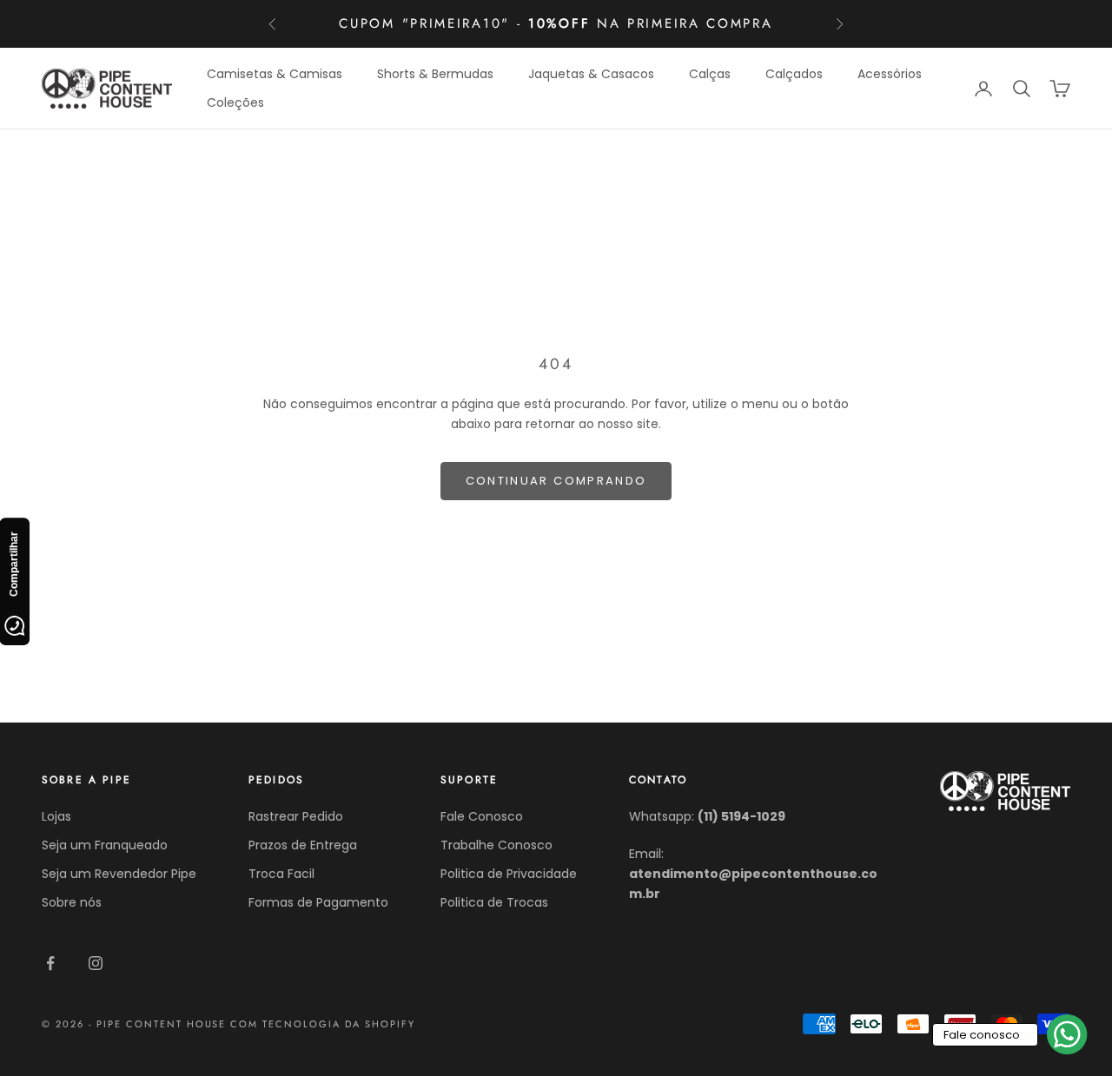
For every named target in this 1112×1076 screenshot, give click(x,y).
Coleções (235, 102)
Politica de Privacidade (508, 873)
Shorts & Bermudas (435, 74)
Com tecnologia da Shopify (322, 1024)
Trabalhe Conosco (496, 845)
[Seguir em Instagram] (95, 963)
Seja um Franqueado (105, 845)
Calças (710, 74)
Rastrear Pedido (295, 816)
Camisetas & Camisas (274, 74)
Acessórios (889, 74)
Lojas (56, 816)
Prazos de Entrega (302, 845)
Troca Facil (281, 873)
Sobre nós (72, 902)
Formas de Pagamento (318, 902)
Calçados (794, 74)
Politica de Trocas (494, 902)
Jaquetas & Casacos (591, 74)
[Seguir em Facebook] (50, 963)
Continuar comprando (556, 480)
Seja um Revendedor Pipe (119, 873)
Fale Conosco (481, 816)
